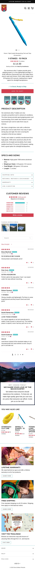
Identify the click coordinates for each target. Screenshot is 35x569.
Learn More (7, 476)
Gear (3, 548)
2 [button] (15, 354)
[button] (10, 202)
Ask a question (9, 186)
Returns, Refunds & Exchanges (16, 178)
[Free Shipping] (17, 489)
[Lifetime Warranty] (17, 456)
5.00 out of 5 (22, 197)
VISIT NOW (6, 542)
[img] (5, 249)
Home (5, 53)
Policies (5, 559)
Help (3, 553)
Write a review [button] (17, 215)
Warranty (7, 182)
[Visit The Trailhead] (17, 522)
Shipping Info (8, 174)
